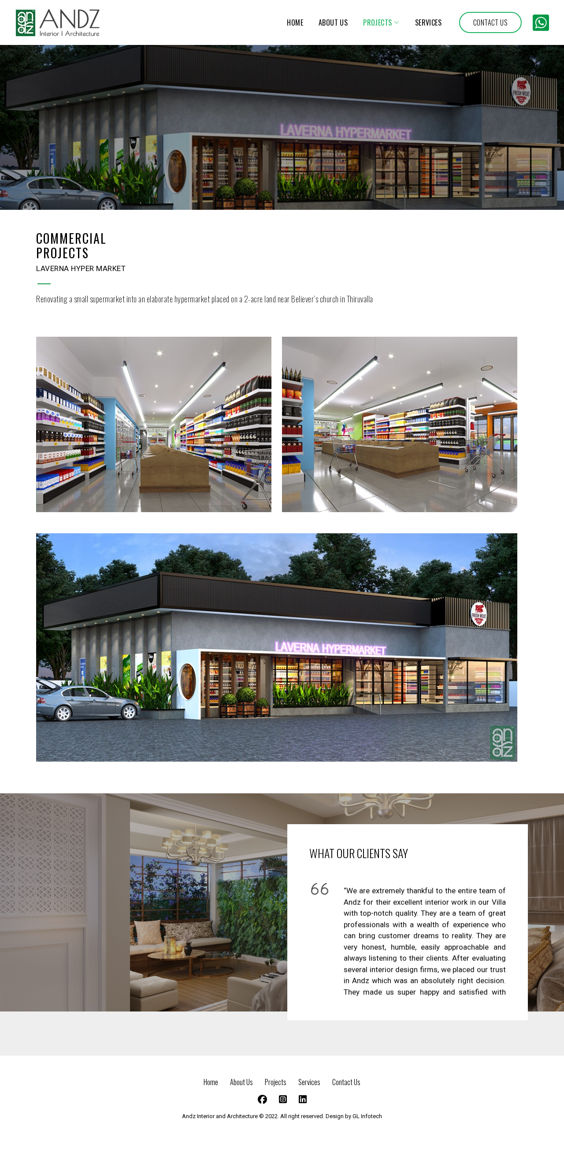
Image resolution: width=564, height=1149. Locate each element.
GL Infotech (367, 1116)
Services (310, 1082)
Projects (276, 1082)
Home (211, 1082)
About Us (242, 1082)
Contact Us (346, 1082)
